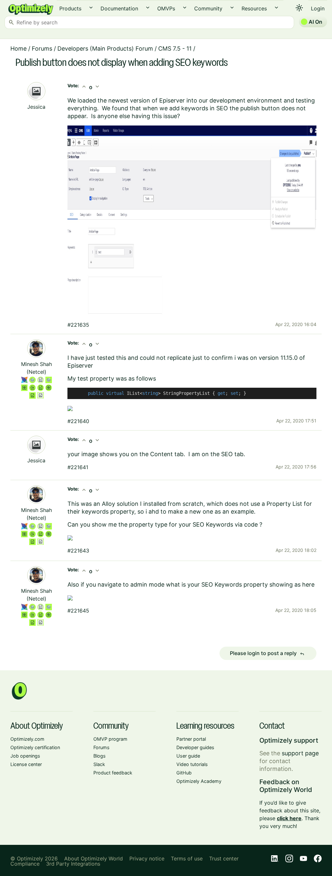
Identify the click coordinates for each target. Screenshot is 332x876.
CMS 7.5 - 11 (175, 48)
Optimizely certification (35, 747)
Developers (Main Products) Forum (105, 48)
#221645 (78, 610)
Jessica (36, 106)
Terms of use (187, 858)
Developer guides (195, 747)
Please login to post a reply (267, 653)
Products (70, 8)
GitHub (184, 772)
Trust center (224, 858)
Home (18, 48)
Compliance (25, 863)
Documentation (119, 8)
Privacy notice (146, 858)
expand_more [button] (91, 7)
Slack (99, 764)
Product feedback (112, 772)
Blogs (99, 756)
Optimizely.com (27, 739)
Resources (254, 8)
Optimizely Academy (198, 781)
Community (208, 8)
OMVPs (166, 8)
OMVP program (110, 739)
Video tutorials (192, 764)
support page (300, 753)
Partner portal (191, 739)
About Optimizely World (93, 858)
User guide (188, 756)
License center (26, 764)
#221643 (78, 550)
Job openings (25, 756)
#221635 (78, 325)
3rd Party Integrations (73, 863)
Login (318, 8)
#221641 (77, 467)
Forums (42, 48)
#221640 (78, 421)
